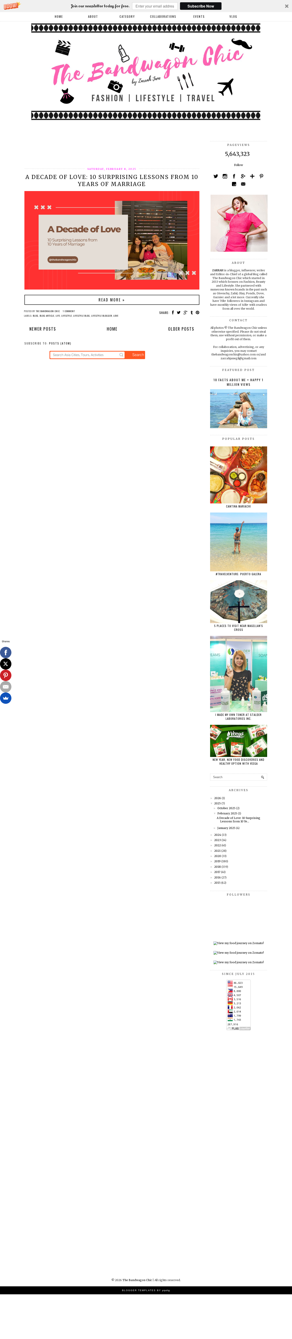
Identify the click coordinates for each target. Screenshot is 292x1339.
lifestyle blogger (101, 315)
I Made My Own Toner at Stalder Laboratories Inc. (238, 716)
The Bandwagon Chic (137, 1280)
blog (35, 315)
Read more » (112, 300)
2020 (217, 856)
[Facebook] (5, 652)
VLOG (233, 16)
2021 (217, 850)
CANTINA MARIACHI (238, 506)
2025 (217, 803)
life (58, 315)
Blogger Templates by (146, 1290)
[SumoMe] (5, 698)
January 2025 (226, 828)
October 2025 (226, 808)
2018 (217, 866)
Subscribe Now (201, 6)
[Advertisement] (107, 151)
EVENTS (199, 16)
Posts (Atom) (60, 343)
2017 (217, 872)
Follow (238, 165)
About (93, 16)
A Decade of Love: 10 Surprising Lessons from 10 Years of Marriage (111, 181)
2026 (217, 798)
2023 (217, 840)
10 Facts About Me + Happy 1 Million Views (238, 382)
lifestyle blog (81, 315)
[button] (146, 6)
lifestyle (66, 315)
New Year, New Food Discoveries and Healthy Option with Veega (238, 761)
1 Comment (69, 311)
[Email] (5, 686)
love (115, 315)
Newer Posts (42, 329)
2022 (217, 845)
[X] (5, 664)
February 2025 (227, 813)
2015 (217, 882)
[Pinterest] (5, 675)
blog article (47, 315)
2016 (217, 877)
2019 (217, 861)
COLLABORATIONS (163, 16)
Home (59, 16)
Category (127, 16)
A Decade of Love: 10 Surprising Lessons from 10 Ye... (238, 819)
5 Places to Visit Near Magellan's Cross (238, 628)
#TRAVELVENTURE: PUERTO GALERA (238, 574)
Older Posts (181, 329)
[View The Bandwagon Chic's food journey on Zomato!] (239, 943)
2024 (217, 835)
